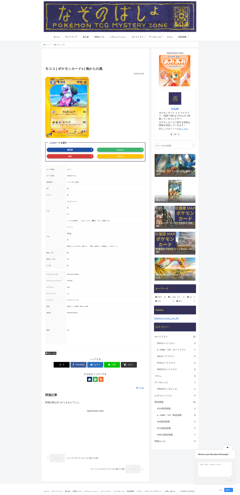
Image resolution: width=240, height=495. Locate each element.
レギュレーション (91, 491)
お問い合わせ (170, 491)
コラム (139, 491)
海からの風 (52, 353)
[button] (129, 365)
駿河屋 (70, 150)
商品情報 (130, 491)
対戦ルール (77, 491)
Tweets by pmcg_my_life (166, 318)
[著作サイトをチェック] (89, 379)
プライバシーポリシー (153, 491)
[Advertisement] (95, 58)
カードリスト (106, 491)
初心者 (67, 491)
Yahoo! (120, 156)
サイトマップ (57, 491)
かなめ (175, 108)
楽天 (70, 156)
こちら (184, 129)
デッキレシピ (119, 491)
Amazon (120, 150)
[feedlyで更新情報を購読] (95, 379)
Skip (220, 490)
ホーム (46, 491)
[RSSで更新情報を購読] (101, 379)
